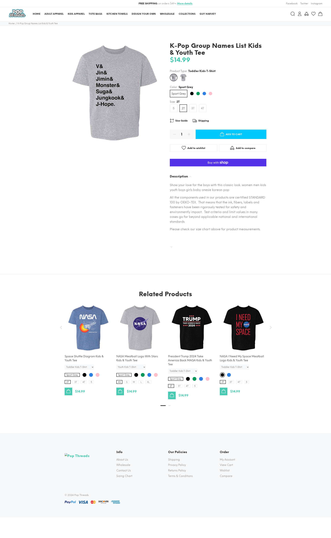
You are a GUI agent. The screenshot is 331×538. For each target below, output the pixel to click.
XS (119, 382)
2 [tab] (169, 405)
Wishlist (224, 470)
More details (185, 3)
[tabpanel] (88, 346)
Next (270, 327)
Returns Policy (177, 470)
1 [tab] (163, 405)
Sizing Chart (124, 476)
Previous (61, 327)
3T (192, 108)
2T (183, 108)
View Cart (226, 465)
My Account (227, 459)
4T (202, 108)
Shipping (174, 459)
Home (12, 23)
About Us (122, 459)
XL (148, 382)
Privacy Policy (177, 465)
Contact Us (123, 470)
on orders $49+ (166, 3)
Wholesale (123, 465)
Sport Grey (179, 93)
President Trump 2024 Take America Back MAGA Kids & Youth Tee (190, 360)
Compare (226, 476)
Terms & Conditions (180, 476)
